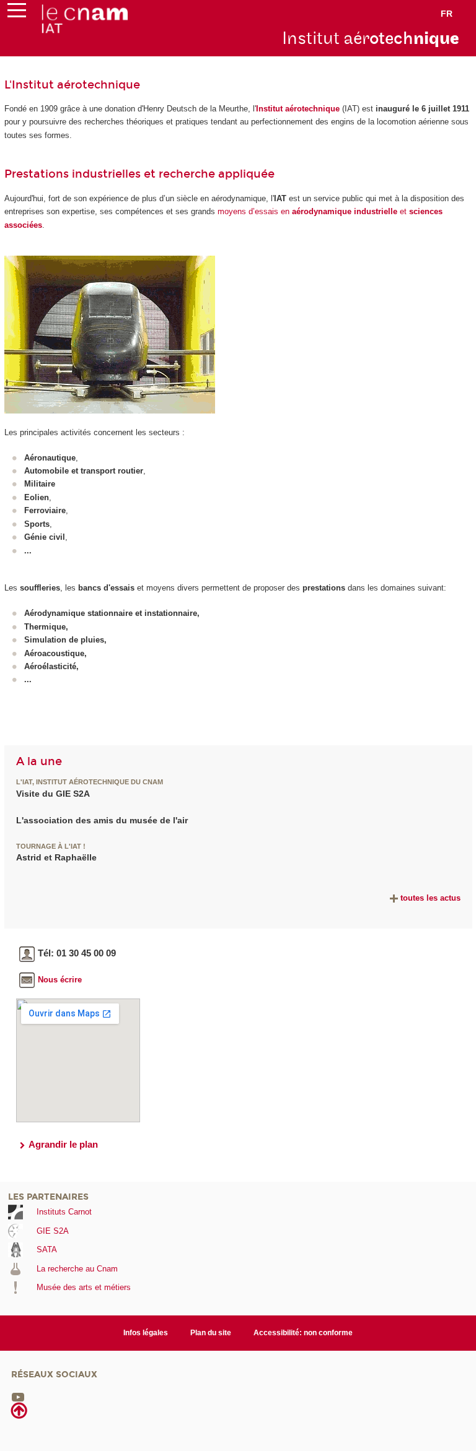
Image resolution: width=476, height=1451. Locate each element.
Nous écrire (60, 979)
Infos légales (145, 1332)
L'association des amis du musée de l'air (102, 820)
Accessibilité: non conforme (303, 1332)
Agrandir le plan (63, 1144)
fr (446, 14)
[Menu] (17, 13)
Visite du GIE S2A (53, 794)
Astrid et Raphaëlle (56, 857)
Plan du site (210, 1332)
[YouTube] (18, 1396)
